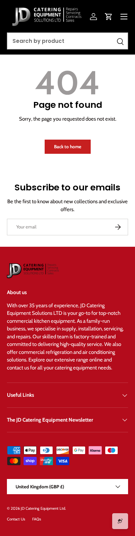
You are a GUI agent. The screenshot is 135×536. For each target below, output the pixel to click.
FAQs (36, 519)
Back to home (67, 146)
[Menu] (124, 16)
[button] (108, 16)
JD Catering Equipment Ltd (43, 508)
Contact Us (16, 519)
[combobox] (67, 40)
